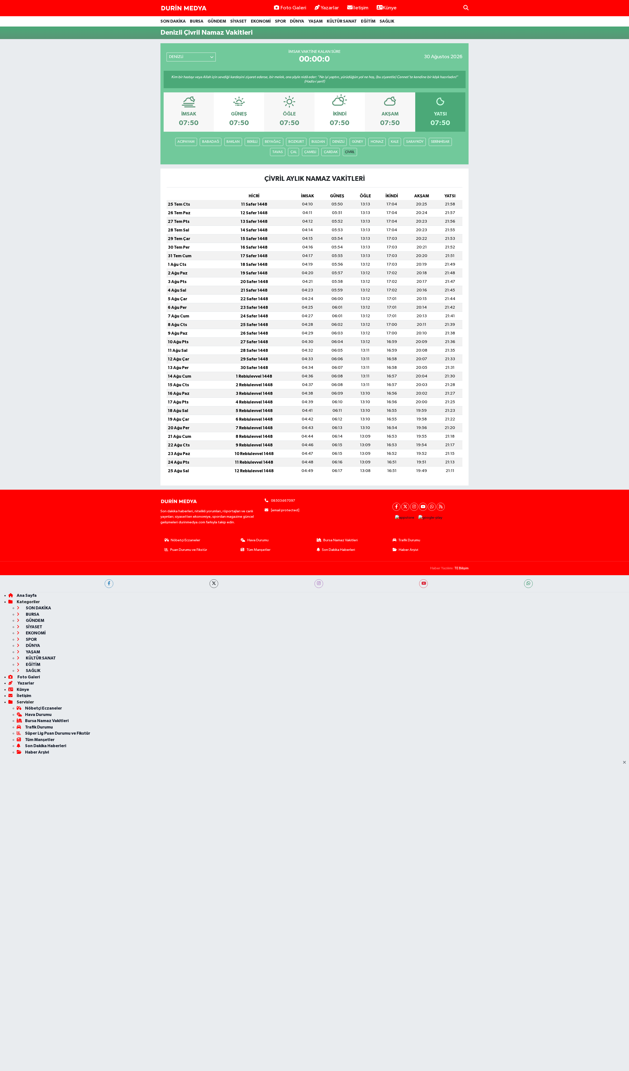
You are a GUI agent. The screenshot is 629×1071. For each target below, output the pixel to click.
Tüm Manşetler (258, 550)
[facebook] (109, 583)
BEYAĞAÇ (273, 141)
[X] (405, 507)
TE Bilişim (461, 568)
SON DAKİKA (173, 21)
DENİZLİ (338, 141)
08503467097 (283, 500)
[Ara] (466, 8)
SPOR (280, 21)
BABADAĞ (210, 141)
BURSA (196, 21)
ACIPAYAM (186, 141)
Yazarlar (330, 8)
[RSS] (441, 507)
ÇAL (293, 152)
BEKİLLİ (252, 141)
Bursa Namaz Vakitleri (340, 540)
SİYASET (238, 21)
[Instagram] (414, 507)
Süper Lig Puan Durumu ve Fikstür (57, 733)
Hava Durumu (258, 540)
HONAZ (377, 141)
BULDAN (318, 141)
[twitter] (214, 583)
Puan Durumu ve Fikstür (188, 550)
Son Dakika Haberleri (338, 550)
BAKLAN (233, 141)
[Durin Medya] (183, 8)
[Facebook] (396, 507)
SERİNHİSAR (440, 141)
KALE (395, 141)
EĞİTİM (368, 21)
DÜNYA (297, 21)
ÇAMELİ (310, 152)
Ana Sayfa (27, 595)
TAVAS (277, 152)
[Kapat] (626, 762)
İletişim (360, 8)
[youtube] (423, 583)
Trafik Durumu (409, 540)
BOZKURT (296, 141)
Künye (390, 8)
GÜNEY (357, 141)
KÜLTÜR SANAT (342, 21)
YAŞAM (315, 21)
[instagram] (318, 583)
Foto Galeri (293, 8)
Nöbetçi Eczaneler (185, 540)
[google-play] (430, 518)
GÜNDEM (217, 21)
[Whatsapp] (432, 507)
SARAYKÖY (415, 141)
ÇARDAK (331, 152)
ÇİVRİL (350, 152)
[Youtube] (423, 507)
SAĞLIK (387, 21)
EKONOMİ (261, 21)
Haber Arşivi (408, 550)
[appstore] (404, 518)
